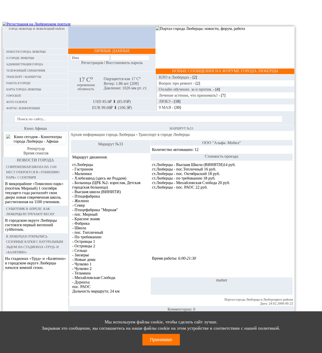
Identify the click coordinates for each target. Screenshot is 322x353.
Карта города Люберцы (23, 89)
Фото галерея (16, 101)
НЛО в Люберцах (174, 77)
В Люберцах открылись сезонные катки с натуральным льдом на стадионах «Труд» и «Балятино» (34, 243)
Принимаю (161, 339)
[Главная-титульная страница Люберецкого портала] (35, 39)
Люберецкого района (278, 299)
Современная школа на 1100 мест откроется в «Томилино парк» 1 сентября (32, 172)
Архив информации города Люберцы (102, 134)
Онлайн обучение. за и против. (186, 89)
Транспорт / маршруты (23, 76)
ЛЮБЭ (165, 101)
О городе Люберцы (20, 57)
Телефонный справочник (25, 70)
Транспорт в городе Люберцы (164, 134)
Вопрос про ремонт (176, 83)
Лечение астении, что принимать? (189, 95)
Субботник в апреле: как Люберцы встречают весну (30, 211)
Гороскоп (13, 95)
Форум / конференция (23, 108)
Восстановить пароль (124, 63)
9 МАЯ (165, 107)
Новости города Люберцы (26, 51)
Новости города (35, 160)
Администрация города (24, 64)
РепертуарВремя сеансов (36, 150)
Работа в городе (18, 83)
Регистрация (92, 63)
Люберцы (253, 299)
